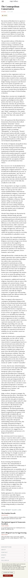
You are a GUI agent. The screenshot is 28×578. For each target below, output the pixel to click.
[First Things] (14, 1)
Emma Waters (4, 534)
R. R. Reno (3, 11)
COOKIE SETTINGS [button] (8, 572)
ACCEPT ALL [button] (8, 575)
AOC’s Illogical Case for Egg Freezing (13, 533)
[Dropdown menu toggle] (14, 547)
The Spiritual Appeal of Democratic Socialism (13, 523)
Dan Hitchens (4, 515)
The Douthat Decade (8, 513)
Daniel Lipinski (5, 525)
